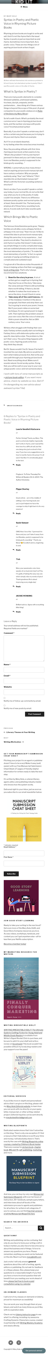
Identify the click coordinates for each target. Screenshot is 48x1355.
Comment (9, 633)
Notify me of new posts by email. (18, 708)
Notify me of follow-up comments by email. (22, 701)
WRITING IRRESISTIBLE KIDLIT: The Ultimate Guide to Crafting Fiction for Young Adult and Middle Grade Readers (23, 1033)
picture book (27, 1147)
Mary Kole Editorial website (18, 1106)
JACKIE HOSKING (24, 596)
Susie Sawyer (22, 523)
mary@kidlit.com (34, 1257)
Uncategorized (15, 405)
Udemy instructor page (26, 1314)
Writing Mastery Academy (31, 1323)
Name (7, 664)
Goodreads (17, 1044)
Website (8, 687)
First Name (8, 857)
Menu (25, 7)
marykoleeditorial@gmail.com (19, 1117)
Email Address (10, 847)
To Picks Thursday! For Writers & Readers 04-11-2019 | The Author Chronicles (29, 477)
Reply (18, 465)
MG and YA (14, 1150)
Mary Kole (12, 16)
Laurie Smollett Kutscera (28, 429)
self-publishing (25, 1150)
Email (7, 676)
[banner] (24, 5)
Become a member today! (15, 944)
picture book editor (14, 377)
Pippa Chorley (22, 489)
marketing (37, 1150)
